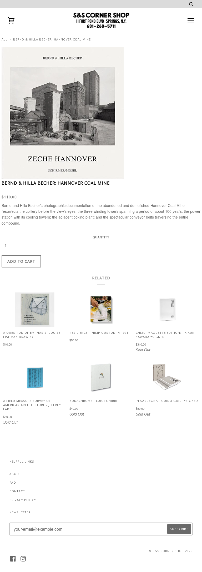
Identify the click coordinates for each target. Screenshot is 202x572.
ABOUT (15, 474)
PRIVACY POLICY (22, 500)
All (4, 39)
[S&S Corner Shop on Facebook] (13, 560)
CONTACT (17, 491)
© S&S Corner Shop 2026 (170, 551)
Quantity (101, 237)
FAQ (12, 482)
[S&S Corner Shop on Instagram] (23, 560)
